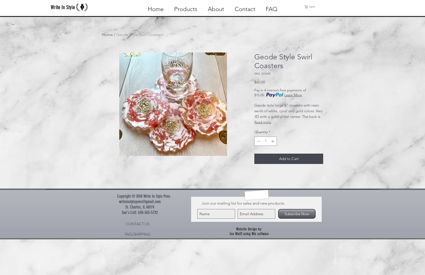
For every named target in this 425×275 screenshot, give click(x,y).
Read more (262, 122)
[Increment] (273, 141)
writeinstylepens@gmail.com (140, 201)
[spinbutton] (265, 141)
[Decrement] (258, 141)
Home (107, 34)
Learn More (293, 95)
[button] (310, 6)
